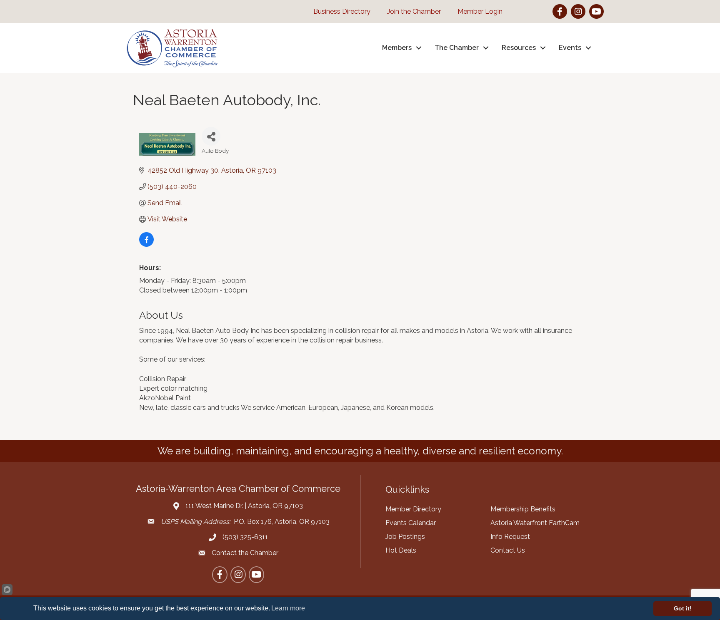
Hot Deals (400, 550)
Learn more (288, 608)
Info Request (510, 537)
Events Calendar (410, 523)
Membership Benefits (522, 509)
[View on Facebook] (146, 244)
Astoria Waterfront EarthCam (535, 523)
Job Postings (405, 537)
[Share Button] (211, 136)
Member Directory (413, 509)
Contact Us (507, 550)
